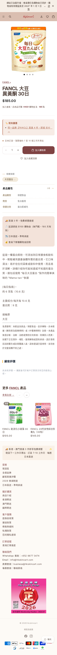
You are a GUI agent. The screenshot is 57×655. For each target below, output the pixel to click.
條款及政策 (28, 629)
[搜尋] (10, 16)
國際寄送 (6, 508)
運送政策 (6, 522)
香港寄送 (6, 499)
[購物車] (53, 16)
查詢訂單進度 (9, 545)
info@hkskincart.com (21, 560)
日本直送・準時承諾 (12, 485)
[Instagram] (31, 636)
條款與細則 (8, 526)
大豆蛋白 (10, 179)
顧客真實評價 (9, 477)
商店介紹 (6, 495)
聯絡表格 (18, 568)
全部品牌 (6, 472)
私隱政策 (6, 530)
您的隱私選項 (9, 535)
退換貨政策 (8, 518)
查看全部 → (8, 395)
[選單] (3, 16)
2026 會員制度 (10, 481)
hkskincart (32, 623)
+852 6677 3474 (30, 555)
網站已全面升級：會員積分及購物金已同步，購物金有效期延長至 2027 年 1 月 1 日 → (28, 6)
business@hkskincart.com (28, 564)
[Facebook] (26, 636)
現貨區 (5, 468)
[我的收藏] (47, 16)
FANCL (14, 388)
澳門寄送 (6, 503)
